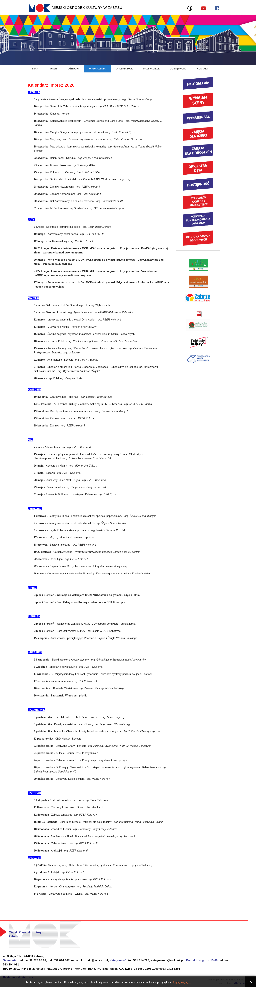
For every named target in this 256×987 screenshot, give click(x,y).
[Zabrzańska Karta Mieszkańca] (198, 364)
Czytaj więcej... (182, 982)
